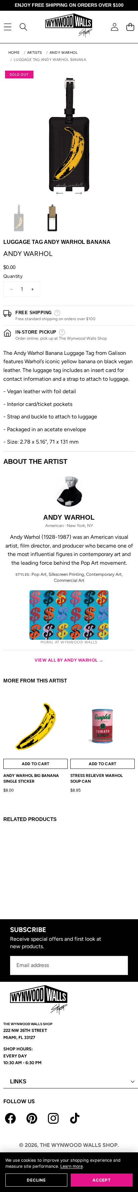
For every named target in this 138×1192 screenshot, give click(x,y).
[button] (130, 26)
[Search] (23, 26)
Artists (34, 52)
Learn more (71, 1166)
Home (14, 52)
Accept (101, 1180)
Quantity (12, 276)
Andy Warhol (64, 52)
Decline (36, 1180)
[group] (18, 217)
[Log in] (114, 26)
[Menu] (7, 26)
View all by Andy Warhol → (69, 660)
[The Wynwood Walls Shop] (69, 26)
